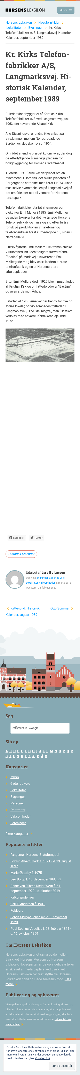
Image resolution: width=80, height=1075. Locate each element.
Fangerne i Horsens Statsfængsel (34, 855)
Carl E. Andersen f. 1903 (27, 904)
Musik (14, 777)
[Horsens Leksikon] (25, 11)
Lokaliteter (14, 28)
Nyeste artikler (48, 22)
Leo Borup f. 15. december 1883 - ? (35, 879)
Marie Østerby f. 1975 (26, 873)
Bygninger (35, 28)
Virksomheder (47, 582)
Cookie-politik (42, 1058)
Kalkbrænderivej (22, 897)
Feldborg (16, 911)
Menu (66, 10)
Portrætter (17, 810)
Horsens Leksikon (19, 22)
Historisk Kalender (21, 554)
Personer (17, 803)
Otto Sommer (60, 608)
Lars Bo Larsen (53, 573)
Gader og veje (57, 577)
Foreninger (18, 823)
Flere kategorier (19, 834)
